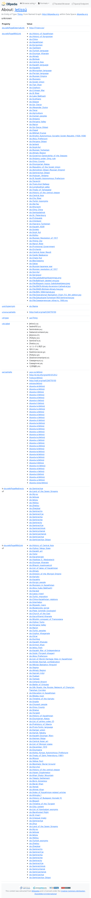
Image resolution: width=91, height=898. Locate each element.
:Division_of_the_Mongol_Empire (45, 573)
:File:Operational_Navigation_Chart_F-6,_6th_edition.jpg (55, 294)
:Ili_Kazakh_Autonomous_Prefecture (46, 178)
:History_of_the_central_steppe (44, 192)
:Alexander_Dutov (38, 107)
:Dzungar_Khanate (39, 53)
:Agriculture (36, 113)
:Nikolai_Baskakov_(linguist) (43, 664)
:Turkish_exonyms (38, 840)
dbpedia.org (82, 14)
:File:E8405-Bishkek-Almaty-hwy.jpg (46, 289)
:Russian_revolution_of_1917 (43, 269)
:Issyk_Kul (35, 232)
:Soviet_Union (36, 82)
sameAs (9, 312)
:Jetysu (33, 500)
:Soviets (34, 229)
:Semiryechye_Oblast (40, 539)
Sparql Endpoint (81, 3)
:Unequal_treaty (37, 818)
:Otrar (33, 636)
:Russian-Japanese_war (40, 266)
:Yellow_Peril (36, 761)
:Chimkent (35, 221)
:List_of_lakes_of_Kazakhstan (43, 568)
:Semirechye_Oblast (39, 172)
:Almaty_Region (37, 153)
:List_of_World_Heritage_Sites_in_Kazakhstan (50, 659)
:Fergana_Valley (37, 121)
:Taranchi (34, 181)
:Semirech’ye (36, 525)
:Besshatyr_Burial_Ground (42, 764)
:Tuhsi (33, 554)
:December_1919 (38, 747)
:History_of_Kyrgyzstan (41, 36)
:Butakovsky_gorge (39, 608)
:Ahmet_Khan (36, 789)
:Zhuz (33, 823)
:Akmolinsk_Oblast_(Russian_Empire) (47, 170)
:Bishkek (34, 59)
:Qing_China (36, 209)
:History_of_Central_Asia (41, 545)
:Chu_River (35, 198)
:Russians (35, 79)
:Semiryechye (36, 536)
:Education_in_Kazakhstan (42, 693)
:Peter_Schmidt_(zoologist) (42, 610)
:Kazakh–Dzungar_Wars (41, 735)
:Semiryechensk (37, 534)
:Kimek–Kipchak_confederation (44, 661)
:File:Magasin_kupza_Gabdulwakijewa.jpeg (49, 283)
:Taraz (33, 110)
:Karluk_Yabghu (37, 732)
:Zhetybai (34, 508)
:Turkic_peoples (37, 630)
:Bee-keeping (36, 260)
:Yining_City (35, 241)
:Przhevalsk (35, 218)
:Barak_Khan (36, 784)
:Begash (34, 801)
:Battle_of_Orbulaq (39, 684)
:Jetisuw (34, 497)
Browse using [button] (28, 3)
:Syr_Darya (35, 104)
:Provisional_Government (42, 246)
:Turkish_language (38, 50)
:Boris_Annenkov (38, 781)
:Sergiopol (35, 275)
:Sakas (33, 263)
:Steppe (34, 101)
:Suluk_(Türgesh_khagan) (42, 653)
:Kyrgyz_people (37, 582)
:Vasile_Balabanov (38, 255)
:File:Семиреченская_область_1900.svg (48, 300)
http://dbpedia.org (50, 14)
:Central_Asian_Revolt (40, 252)
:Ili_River (34, 93)
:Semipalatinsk (37, 212)
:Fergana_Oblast (38, 141)
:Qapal (33, 130)
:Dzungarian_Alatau (39, 164)
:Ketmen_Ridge (37, 738)
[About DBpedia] (9, 3)
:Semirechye (36, 488)
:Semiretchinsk (37, 528)
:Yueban (34, 676)
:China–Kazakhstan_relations (43, 599)
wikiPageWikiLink (11, 33)
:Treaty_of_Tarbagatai (40, 189)
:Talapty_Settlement (39, 778)
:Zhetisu (34, 505)
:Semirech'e (35, 511)
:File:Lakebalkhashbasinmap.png (45, 277)
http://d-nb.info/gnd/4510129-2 (43, 375)
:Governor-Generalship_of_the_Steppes (48, 155)
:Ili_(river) (34, 815)
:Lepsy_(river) (36, 593)
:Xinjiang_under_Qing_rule (42, 158)
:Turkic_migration (38, 596)
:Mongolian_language (40, 70)
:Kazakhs (34, 67)
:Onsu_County (37, 161)
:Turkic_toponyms (38, 201)
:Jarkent (34, 144)
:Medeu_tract (36, 696)
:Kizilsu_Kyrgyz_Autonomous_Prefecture (48, 752)
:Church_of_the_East (39, 613)
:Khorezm (35, 206)
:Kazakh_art (36, 551)
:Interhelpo (35, 602)
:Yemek (34, 786)
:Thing (33, 318)
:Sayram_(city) (36, 673)
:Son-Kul (34, 272)
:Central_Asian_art (38, 741)
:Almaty (34, 56)
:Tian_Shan (35, 84)
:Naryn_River (36, 243)
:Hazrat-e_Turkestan (39, 223)
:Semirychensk (37, 531)
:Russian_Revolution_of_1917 (43, 238)
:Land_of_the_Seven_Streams (43, 491)
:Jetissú (35, 372)
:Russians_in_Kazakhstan (41, 585)
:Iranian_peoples (38, 116)
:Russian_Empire (38, 76)
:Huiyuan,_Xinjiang (38, 175)
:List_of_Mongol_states (40, 744)
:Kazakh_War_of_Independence (44, 650)
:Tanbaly (34, 679)
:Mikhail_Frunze (37, 133)
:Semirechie (36, 519)
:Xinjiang (34, 118)
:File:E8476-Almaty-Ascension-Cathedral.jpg (50, 286)
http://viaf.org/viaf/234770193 (42, 312)
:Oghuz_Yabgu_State (39, 548)
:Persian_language (39, 73)
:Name (33, 306)
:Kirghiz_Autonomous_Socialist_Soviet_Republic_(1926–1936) (57, 135)
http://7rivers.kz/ (36, 27)
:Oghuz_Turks (36, 622)
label (6, 323)
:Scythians (35, 99)
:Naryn (33, 124)
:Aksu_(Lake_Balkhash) (40, 588)
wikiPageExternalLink (13, 27)
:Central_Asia (36, 62)
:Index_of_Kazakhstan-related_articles (47, 792)
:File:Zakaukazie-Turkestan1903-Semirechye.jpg (51, 297)
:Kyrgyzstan (36, 45)
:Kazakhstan (36, 42)
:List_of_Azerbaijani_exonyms (43, 809)
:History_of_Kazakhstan (41, 33)
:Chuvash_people (38, 704)
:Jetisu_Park (35, 647)
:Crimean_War (37, 90)
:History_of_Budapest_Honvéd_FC (45, 798)
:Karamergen (36, 556)
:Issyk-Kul (35, 147)
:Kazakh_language (38, 65)
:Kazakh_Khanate (38, 642)
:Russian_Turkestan (39, 150)
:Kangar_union (37, 730)
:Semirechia (36, 517)
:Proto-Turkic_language (41, 727)
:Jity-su (33, 494)
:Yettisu (34, 502)
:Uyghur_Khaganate (39, 633)
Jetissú (21, 9)
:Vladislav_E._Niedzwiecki (41, 559)
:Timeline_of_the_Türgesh (42, 803)
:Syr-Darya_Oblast (38, 127)
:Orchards (35, 249)
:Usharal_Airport (38, 681)
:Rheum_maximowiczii (40, 565)
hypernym (8, 306)
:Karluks (34, 576)
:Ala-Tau (34, 204)
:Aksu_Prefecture (38, 138)
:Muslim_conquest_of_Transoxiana (46, 619)
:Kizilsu (33, 235)
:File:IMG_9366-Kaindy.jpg (42, 292)
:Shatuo (34, 710)
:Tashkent (35, 47)
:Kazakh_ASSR (36, 226)
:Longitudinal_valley (39, 187)
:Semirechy (35, 522)
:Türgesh (34, 713)
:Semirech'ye (36, 514)
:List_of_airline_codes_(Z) (41, 721)
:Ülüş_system (36, 806)
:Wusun (34, 758)
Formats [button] (44, 3)
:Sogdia (34, 701)
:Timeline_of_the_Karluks (41, 698)
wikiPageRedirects (14, 488)
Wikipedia (35, 891)
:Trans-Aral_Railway (39, 184)
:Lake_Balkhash (37, 96)
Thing (20, 14)
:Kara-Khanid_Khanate (40, 616)
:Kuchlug (34, 639)
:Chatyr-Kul (35, 258)
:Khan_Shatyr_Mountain (41, 775)
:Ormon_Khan (37, 644)
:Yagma (34, 667)
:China (33, 39)
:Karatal (34, 591)
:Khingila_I (35, 795)
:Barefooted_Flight (39, 812)
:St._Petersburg (37, 215)
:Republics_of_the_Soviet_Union (44, 167)
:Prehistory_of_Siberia (40, 724)
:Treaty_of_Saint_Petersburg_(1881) (46, 755)
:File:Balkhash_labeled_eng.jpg (44, 280)
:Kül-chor (34, 767)
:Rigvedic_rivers (37, 605)
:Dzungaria (35, 749)
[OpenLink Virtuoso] (25, 887)
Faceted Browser (62, 3)
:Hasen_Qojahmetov (39, 772)
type (5, 318)
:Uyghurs (34, 87)
